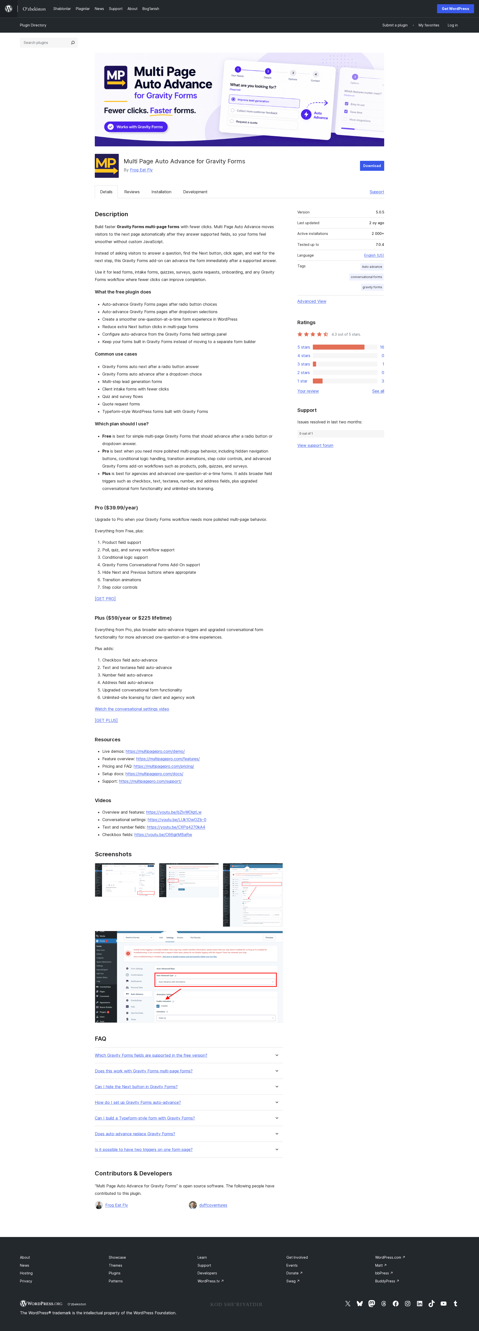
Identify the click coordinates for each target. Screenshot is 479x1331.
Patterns (116, 1281)
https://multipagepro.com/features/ (168, 758)
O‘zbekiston (77, 1304)
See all (378, 390)
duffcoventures (213, 1205)
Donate (294, 1273)
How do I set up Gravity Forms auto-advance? (138, 1102)
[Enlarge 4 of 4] (276, 937)
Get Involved (297, 1257)
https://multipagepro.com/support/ (150, 781)
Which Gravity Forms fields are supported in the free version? (151, 1055)
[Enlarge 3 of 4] (276, 869)
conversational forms (366, 277)
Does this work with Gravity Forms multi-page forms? (144, 1071)
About (25, 1257)
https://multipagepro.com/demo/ (155, 751)
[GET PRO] (105, 598)
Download (372, 166)
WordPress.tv (211, 1281)
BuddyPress (387, 1281)
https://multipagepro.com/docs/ (154, 773)
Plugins (114, 1273)
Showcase (117, 1257)
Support (377, 191)
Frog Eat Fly (141, 169)
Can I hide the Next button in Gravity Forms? (136, 1086)
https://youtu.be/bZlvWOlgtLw (174, 812)
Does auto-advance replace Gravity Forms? (135, 1134)
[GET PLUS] (106, 720)
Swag (293, 1281)
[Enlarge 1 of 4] (148, 869)
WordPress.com (390, 1257)
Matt (381, 1265)
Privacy (26, 1281)
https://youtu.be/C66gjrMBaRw (163, 834)
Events (292, 1265)
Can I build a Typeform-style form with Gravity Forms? (145, 1118)
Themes (115, 1265)
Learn (202, 1257)
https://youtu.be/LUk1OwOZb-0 (177, 819)
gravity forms (372, 287)
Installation (161, 191)
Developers (207, 1273)
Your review (308, 390)
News (24, 1265)
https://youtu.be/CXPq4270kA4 (176, 827)
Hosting (26, 1273)
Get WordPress (455, 8)
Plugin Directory (33, 25)
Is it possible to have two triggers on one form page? (144, 1149)
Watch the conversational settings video (132, 708)
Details (106, 191)
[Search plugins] (73, 43)
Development (195, 191)
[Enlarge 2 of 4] (212, 869)
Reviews (132, 191)
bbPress (384, 1273)
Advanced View (311, 301)
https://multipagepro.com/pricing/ (164, 766)
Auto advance (372, 267)
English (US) (374, 255)
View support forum (315, 445)
